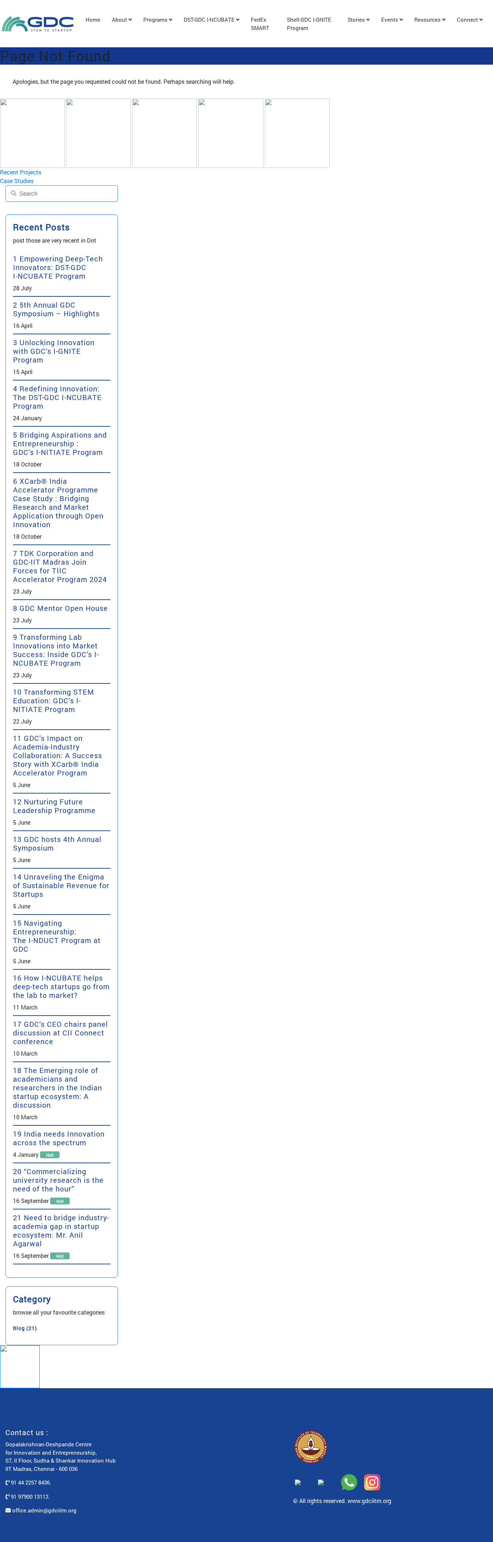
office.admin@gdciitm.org (44, 1510)
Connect (468, 19)
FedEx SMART (260, 23)
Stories (357, 19)
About (120, 19)
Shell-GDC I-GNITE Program (309, 23)
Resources (428, 19)
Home (93, 19)
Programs (156, 19)
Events (390, 19)
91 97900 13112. (29, 1496)
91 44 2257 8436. (30, 1482)
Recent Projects (20, 172)
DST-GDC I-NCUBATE (210, 19)
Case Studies (17, 180)
